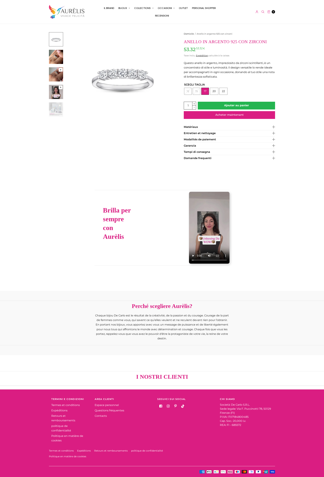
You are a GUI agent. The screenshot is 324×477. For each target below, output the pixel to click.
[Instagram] (168, 406)
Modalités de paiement (200, 139)
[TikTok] (183, 406)
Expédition (202, 55)
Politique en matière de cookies (67, 456)
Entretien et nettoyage (200, 133)
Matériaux (191, 127)
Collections (142, 8)
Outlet (183, 8)
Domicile (189, 33)
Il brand (109, 8)
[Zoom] (122, 77)
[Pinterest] (175, 406)
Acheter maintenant (229, 114)
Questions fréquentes (109, 410)
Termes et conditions (65, 405)
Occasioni (165, 8)
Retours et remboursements (111, 450)
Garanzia (190, 145)
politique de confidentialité (147, 450)
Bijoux (122, 8)
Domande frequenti (197, 158)
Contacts (101, 415)
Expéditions (59, 410)
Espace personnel (107, 405)
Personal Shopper (204, 8)
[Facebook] (160, 406)
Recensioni (162, 15)
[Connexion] (257, 12)
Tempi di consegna (197, 152)
